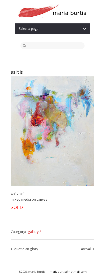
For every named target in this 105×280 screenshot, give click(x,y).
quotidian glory (26, 249)
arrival (86, 249)
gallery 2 (34, 232)
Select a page (28, 29)
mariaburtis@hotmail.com (68, 272)
